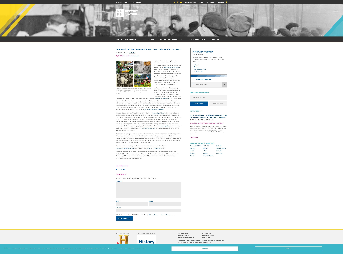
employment (206, 145)
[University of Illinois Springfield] (146, 243)
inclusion (205, 153)
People (196, 67)
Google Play (157, 148)
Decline (288, 249)
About (196, 65)
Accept (205, 249)
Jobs (206, 2)
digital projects (202, 123)
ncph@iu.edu (206, 237)
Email (151, 201)
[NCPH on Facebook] (178, 2)
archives (128, 56)
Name (118, 201)
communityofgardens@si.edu (125, 148)
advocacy (192, 148)
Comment (119, 181)
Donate (213, 2)
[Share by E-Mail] (124, 169)
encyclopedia (211, 123)
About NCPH (216, 39)
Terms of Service (166, 215)
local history (194, 123)
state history (219, 123)
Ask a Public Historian (195, 145)
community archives (208, 156)
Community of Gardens (171, 67)
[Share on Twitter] (116, 169)
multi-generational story (148, 128)
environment (135, 56)
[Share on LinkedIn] (121, 169)
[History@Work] (171, 10)
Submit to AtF (198, 71)
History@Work (148, 39)
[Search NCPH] (226, 2)
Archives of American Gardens (153, 109)
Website (118, 208)
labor (204, 151)
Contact (221, 2)
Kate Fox (132, 52)
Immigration (219, 153)
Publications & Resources (171, 39)
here (149, 146)
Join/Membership (191, 2)
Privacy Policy (153, 215)
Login (201, 2)
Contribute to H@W (200, 69)
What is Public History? (126, 39)
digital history (120, 56)
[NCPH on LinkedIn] (175, 2)
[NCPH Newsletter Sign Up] (181, 2)
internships (219, 151)
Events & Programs (197, 39)
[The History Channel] (123, 242)
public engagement (221, 148)
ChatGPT (205, 148)
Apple (149, 148)
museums (192, 153)
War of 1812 (219, 145)
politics (192, 151)
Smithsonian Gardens (163, 99)
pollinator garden (164, 126)
